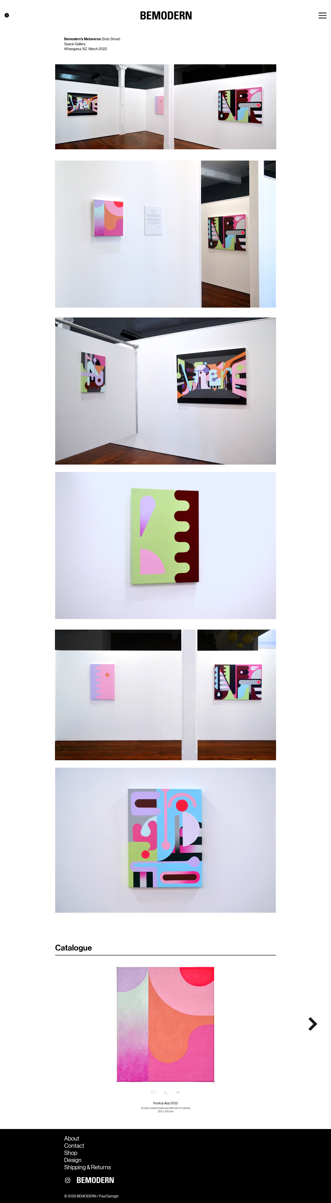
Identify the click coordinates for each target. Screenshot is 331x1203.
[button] (7, 15)
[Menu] (322, 15)
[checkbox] (153, 1092)
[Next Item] (312, 1024)
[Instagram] (67, 1180)
